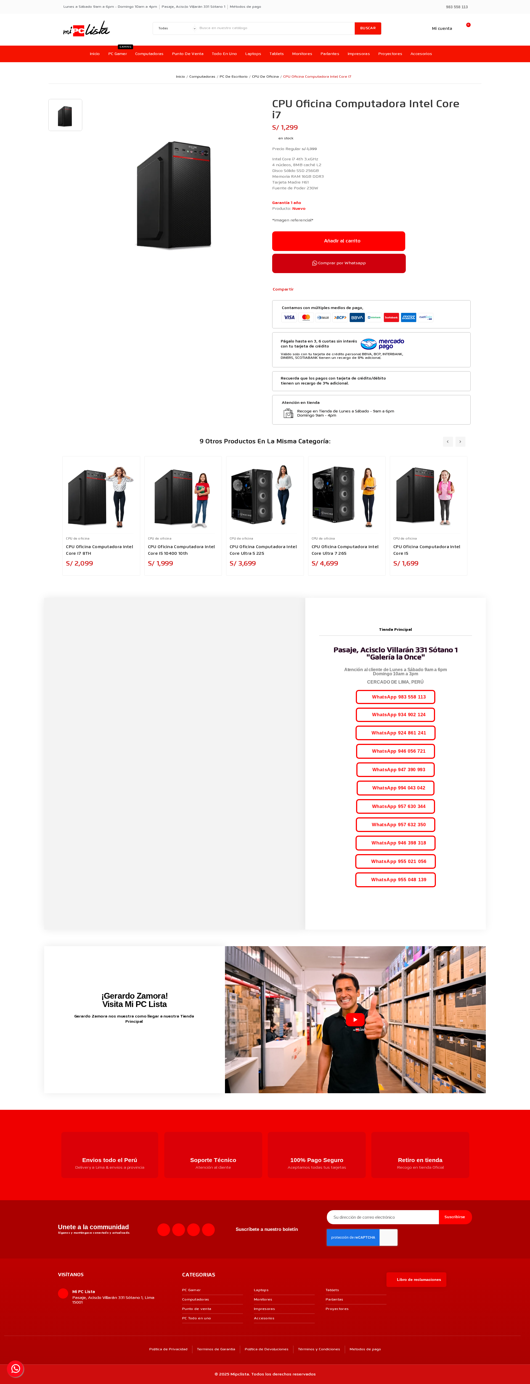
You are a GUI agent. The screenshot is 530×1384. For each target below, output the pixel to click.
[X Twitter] (310, 290)
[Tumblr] (328, 290)
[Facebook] (301, 290)
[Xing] (208, 1229)
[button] (454, 6)
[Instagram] (178, 1229)
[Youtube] (193, 1229)
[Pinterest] (319, 290)
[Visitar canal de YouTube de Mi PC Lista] (145, 1039)
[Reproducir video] (355, 1019)
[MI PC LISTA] (86, 28)
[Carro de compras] (465, 28)
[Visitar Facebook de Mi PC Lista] (124, 1040)
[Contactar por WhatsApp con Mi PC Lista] (15, 1369)
